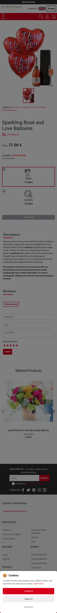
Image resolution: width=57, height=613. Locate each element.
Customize (28, 607)
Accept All (28, 591)
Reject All (28, 599)
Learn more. (38, 584)
